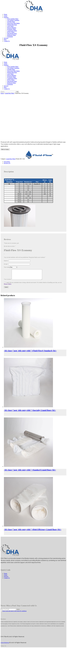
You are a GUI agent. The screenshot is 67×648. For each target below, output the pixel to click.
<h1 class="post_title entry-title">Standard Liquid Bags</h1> (30, 470)
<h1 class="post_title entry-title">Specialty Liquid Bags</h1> (30, 410)
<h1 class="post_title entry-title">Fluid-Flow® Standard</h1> (30, 351)
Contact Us (7, 578)
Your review (8, 279)
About (5, 575)
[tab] (35, 161)
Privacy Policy (7, 284)
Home (2, 93)
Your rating (7, 267)
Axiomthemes (5, 642)
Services (6, 576)
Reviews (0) (7, 163)
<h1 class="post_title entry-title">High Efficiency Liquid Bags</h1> (32, 529)
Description (7, 161)
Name (6, 261)
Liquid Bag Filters (9, 93)
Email (6, 264)
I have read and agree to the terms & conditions (14, 611)
